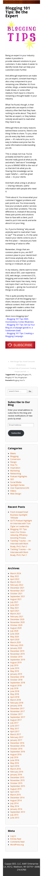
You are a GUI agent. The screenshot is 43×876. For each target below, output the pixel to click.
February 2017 (16, 737)
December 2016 (17, 743)
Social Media (15, 482)
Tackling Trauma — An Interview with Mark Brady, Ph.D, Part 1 (20, 552)
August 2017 (16, 720)
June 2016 (14, 760)
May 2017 (14, 728)
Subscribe (16, 433)
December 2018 (17, 677)
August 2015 (16, 789)
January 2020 (16, 648)
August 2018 (16, 685)
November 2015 (17, 780)
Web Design (15, 493)
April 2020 (14, 639)
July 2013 (14, 814)
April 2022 (14, 579)
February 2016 (16, 771)
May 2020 (14, 636)
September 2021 (17, 596)
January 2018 (16, 705)
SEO (12, 479)
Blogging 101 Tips (11, 377)
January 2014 (16, 809)
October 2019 (16, 656)
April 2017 (14, 731)
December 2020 (17, 619)
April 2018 (14, 697)
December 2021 (17, 587)
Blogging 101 (26, 375)
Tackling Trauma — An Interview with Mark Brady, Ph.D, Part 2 (20, 543)
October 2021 (16, 593)
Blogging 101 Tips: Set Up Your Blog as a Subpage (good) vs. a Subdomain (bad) (20, 327)
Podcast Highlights (18, 476)
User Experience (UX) (19, 488)
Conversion (15, 459)
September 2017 (17, 717)
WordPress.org (17, 844)
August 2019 (16, 662)
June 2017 (14, 725)
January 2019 (16, 674)
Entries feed (15, 839)
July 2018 (14, 688)
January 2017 (16, 740)
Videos (13, 490)
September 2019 (17, 659)
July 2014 (14, 803)
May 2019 (14, 671)
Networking (15, 473)
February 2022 (16, 585)
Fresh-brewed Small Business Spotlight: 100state (19, 515)
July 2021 (14, 602)
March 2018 (15, 700)
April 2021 (14, 610)
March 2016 (15, 769)
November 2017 (17, 711)
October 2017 (16, 714)
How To (22, 380)
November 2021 (17, 590)
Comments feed (17, 841)
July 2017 (14, 723)
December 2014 (17, 797)
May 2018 (14, 694)
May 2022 (14, 576)
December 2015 (17, 777)
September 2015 (17, 786)
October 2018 (16, 679)
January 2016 (16, 774)
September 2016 (17, 751)
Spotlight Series (17, 485)
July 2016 (14, 757)
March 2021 (15, 613)
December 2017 (17, 708)
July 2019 (14, 665)
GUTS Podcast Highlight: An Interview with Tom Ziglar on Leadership (21, 523)
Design (13, 462)
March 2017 (15, 734)
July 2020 (14, 631)
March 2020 (15, 642)
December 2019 (17, 651)
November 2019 (17, 654)
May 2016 (14, 763)
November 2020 (17, 622)
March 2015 (15, 794)
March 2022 (15, 582)
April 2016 (14, 766)
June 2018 (14, 691)
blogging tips (22, 377)
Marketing (15, 470)
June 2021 (14, 605)
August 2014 (16, 800)
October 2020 (16, 625)
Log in (13, 836)
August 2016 (16, 754)
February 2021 (16, 616)
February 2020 (16, 645)
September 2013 (17, 812)
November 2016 (17, 746)
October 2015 (16, 783)
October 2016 (16, 748)
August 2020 (16, 628)
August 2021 (16, 599)
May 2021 (14, 608)
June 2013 (14, 817)
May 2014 (14, 806)
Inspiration (15, 467)
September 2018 (17, 682)
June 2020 (14, 633)
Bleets (13, 453)
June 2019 (14, 668)
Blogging (19, 375)
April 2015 (14, 792)
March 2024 (15, 573)
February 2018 (16, 702)
